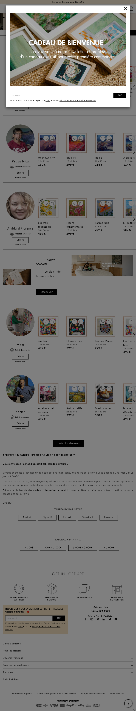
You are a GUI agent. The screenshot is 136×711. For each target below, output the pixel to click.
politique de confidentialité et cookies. (77, 100)
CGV (48, 100)
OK (120, 95)
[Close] (125, 8)
